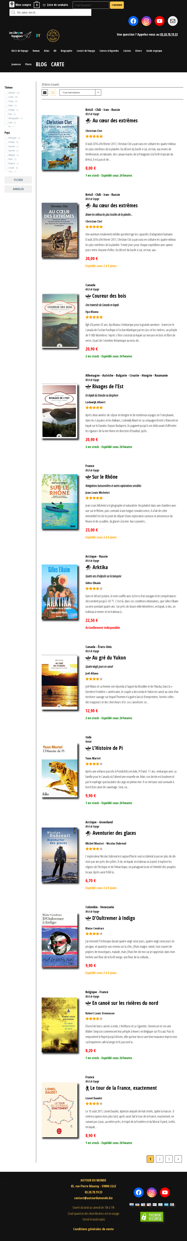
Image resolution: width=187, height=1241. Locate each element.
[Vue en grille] (45, 92)
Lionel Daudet (93, 1098)
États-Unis (105, 647)
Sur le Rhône (105, 476)
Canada (90, 285)
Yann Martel (92, 758)
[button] (174, 108)
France (89, 466)
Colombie (91, 907)
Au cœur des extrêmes (115, 120)
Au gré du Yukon (109, 657)
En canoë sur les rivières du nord (125, 1002)
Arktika (100, 567)
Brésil (89, 109)
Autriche (107, 375)
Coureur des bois (109, 295)
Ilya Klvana (91, 312)
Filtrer (18, 180)
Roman (88, 741)
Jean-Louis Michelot (97, 493)
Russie (115, 109)
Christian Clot (93, 131)
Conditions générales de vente (93, 1229)
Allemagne (92, 375)
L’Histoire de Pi (107, 747)
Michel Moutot (94, 843)
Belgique (91, 992)
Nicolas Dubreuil (116, 843)
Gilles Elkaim (93, 583)
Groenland (106, 822)
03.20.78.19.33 (169, 34)
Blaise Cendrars (94, 928)
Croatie (134, 375)
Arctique (91, 556)
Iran (106, 109)
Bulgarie (121, 375)
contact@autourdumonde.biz (93, 1198)
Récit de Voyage (92, 114)
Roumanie (161, 375)
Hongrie (147, 375)
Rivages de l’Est (107, 386)
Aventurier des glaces (114, 832)
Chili (98, 109)
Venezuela (107, 907)
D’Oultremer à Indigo (113, 917)
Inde (88, 737)
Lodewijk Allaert (95, 402)
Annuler (18, 189)
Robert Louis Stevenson (100, 1013)
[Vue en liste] (53, 92)
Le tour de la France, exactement (123, 1087)
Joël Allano (91, 673)
